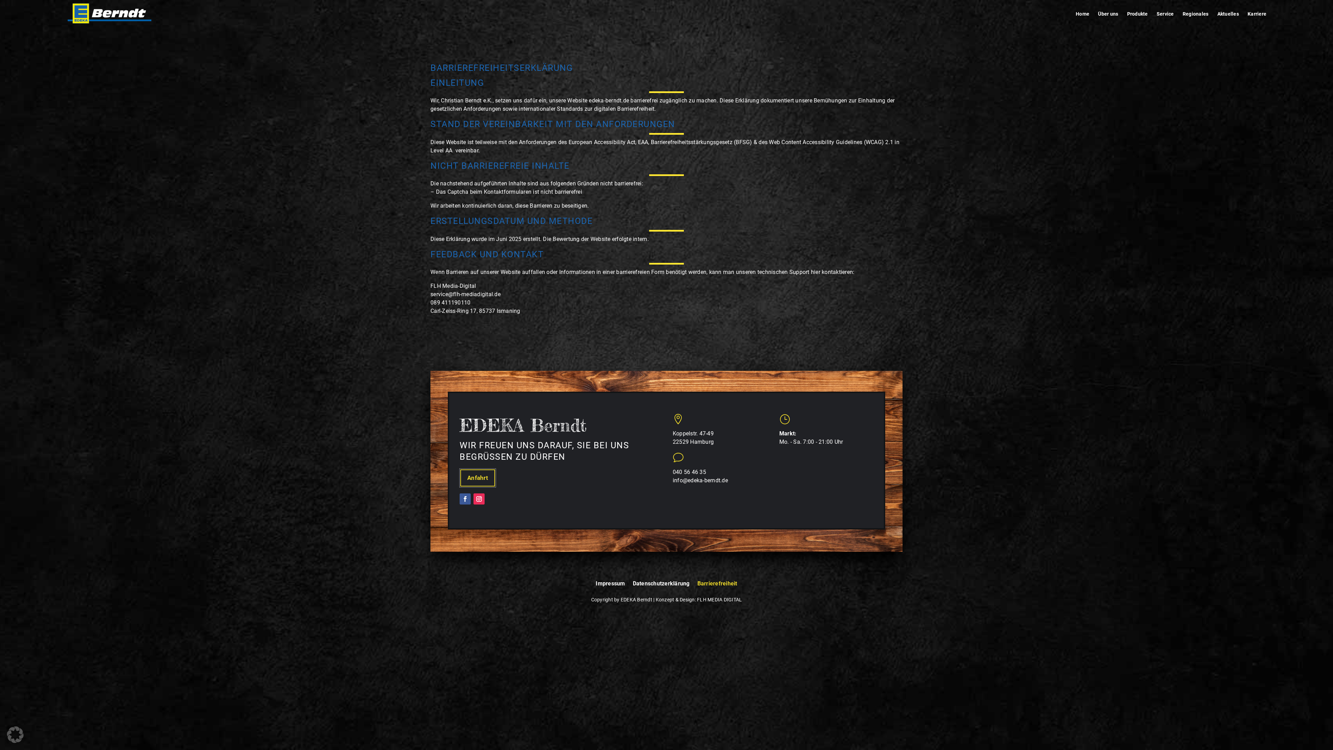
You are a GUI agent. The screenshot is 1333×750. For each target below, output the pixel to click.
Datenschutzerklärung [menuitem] (661, 584)
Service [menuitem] (1165, 14)
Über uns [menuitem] (1108, 14)
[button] (109, 13)
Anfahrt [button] (477, 477)
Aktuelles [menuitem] (1228, 14)
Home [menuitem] (1082, 14)
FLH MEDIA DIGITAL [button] (719, 599)
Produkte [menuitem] (1137, 14)
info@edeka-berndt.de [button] (700, 480)
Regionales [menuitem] (1196, 14)
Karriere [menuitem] (1257, 14)
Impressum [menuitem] (610, 584)
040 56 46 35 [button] (689, 472)
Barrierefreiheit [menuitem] (717, 584)
